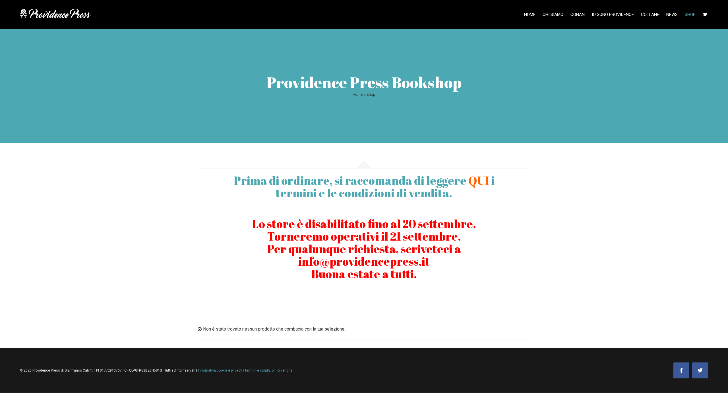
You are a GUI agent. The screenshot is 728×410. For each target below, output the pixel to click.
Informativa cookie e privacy (220, 370)
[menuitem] (533, 14)
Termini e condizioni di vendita (269, 370)
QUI (478, 180)
